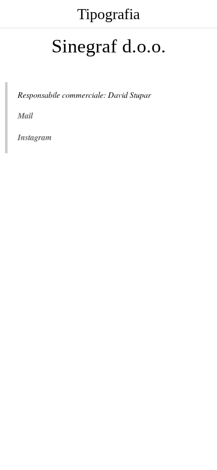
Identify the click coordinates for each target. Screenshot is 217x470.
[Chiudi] (14, 14)
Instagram (34, 137)
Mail (25, 115)
